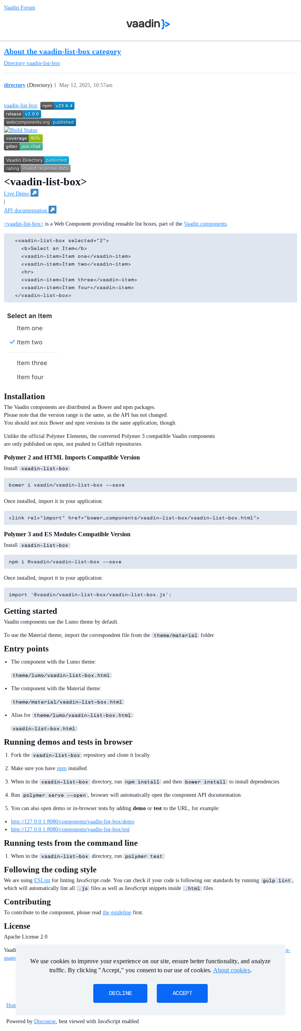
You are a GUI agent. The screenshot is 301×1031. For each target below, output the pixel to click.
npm (62, 768)
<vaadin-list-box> (24, 224)
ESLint (42, 880)
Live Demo (17, 194)
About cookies (231, 970)
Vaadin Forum (19, 8)
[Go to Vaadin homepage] (148, 24)
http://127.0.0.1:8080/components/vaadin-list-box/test (70, 829)
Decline (120, 993)
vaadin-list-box (20, 106)
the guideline (117, 912)
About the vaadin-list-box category (62, 51)
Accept (182, 993)
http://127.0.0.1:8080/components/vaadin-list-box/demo (72, 822)
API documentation (26, 210)
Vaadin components (205, 224)
